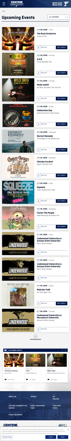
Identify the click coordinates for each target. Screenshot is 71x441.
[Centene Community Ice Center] (16, 4)
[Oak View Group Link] (62, 426)
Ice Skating (56, 398)
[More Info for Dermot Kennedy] (18, 141)
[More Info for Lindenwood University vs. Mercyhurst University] (18, 320)
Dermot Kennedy (45, 136)
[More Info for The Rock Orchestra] (18, 38)
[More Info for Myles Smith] (18, 89)
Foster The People (45, 213)
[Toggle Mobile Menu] (4, 4)
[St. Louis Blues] (66, 3)
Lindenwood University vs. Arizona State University (49, 240)
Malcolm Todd (43, 289)
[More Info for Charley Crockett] (18, 166)
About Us (12, 397)
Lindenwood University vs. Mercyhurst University (49, 316)
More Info (44, 47)
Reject (63, 437)
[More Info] (14, 361)
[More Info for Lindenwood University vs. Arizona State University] (18, 243)
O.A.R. (39, 59)
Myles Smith (43, 85)
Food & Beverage (15, 415)
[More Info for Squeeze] (18, 192)
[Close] (68, 429)
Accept (51, 437)
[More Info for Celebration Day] (18, 115)
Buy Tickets (62, 47)
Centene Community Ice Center (18, 407)
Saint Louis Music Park (38, 407)
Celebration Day (44, 110)
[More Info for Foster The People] (18, 218)
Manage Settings (7, 437)
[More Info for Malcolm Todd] (18, 294)
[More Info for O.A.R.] (18, 64)
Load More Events (35, 339)
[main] (35, 199)
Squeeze (41, 187)
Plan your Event (57, 407)
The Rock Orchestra (46, 33)
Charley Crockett (45, 161)
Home (3, 11)
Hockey (34, 397)
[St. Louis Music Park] (57, 3)
